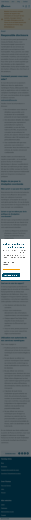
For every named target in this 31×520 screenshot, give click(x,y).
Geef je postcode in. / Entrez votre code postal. (14, 263)
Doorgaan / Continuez (11, 275)
